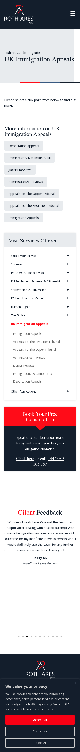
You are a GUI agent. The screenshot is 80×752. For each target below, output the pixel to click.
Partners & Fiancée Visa (27, 273)
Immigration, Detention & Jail (30, 157)
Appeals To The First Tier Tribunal (34, 205)
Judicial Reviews (20, 170)
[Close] (75, 682)
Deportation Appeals (24, 146)
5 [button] (36, 636)
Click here (25, 458)
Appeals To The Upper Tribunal (32, 193)
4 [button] (31, 636)
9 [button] (53, 636)
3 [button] (27, 636)
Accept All (40, 720)
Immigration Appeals (24, 217)
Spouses (17, 264)
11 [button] (61, 636)
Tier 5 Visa (18, 315)
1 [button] (19, 636)
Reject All (40, 743)
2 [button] (23, 636)
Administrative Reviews (26, 181)
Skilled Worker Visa (24, 256)
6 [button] (40, 636)
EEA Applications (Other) (27, 298)
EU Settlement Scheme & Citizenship (36, 281)
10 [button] (57, 636)
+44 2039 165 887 (48, 461)
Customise (40, 731)
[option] (40, 542)
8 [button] (49, 636)
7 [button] (44, 636)
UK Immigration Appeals (29, 324)
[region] (40, 715)
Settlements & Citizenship (28, 290)
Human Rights (20, 307)
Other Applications (23, 391)
